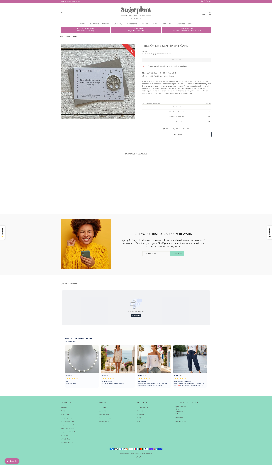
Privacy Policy (104, 421)
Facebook (140, 411)
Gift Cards (181, 23)
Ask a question (177, 121)
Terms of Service (67, 442)
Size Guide (64, 435)
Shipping (153, 54)
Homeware (167, 23)
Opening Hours (181, 421)
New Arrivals (94, 23)
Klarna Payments (66, 418)
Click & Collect (176, 112)
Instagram (140, 414)
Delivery (177, 107)
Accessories (132, 23)
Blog (138, 421)
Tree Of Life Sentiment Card (73, 37)
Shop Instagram (142, 407)
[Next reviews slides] (205, 366)
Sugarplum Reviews (67, 428)
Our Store (102, 411)
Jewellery (118, 23)
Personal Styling (104, 414)
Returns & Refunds (67, 421)
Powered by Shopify (136, 457)
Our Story (102, 407)
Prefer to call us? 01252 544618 (70, 1)
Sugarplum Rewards (67, 425)
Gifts (155, 23)
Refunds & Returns (177, 117)
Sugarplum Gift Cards (68, 432)
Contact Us (64, 407)
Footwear (146, 23)
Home (82, 23)
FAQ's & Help (65, 439)
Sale (190, 23)
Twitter (139, 418)
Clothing (106, 23)
